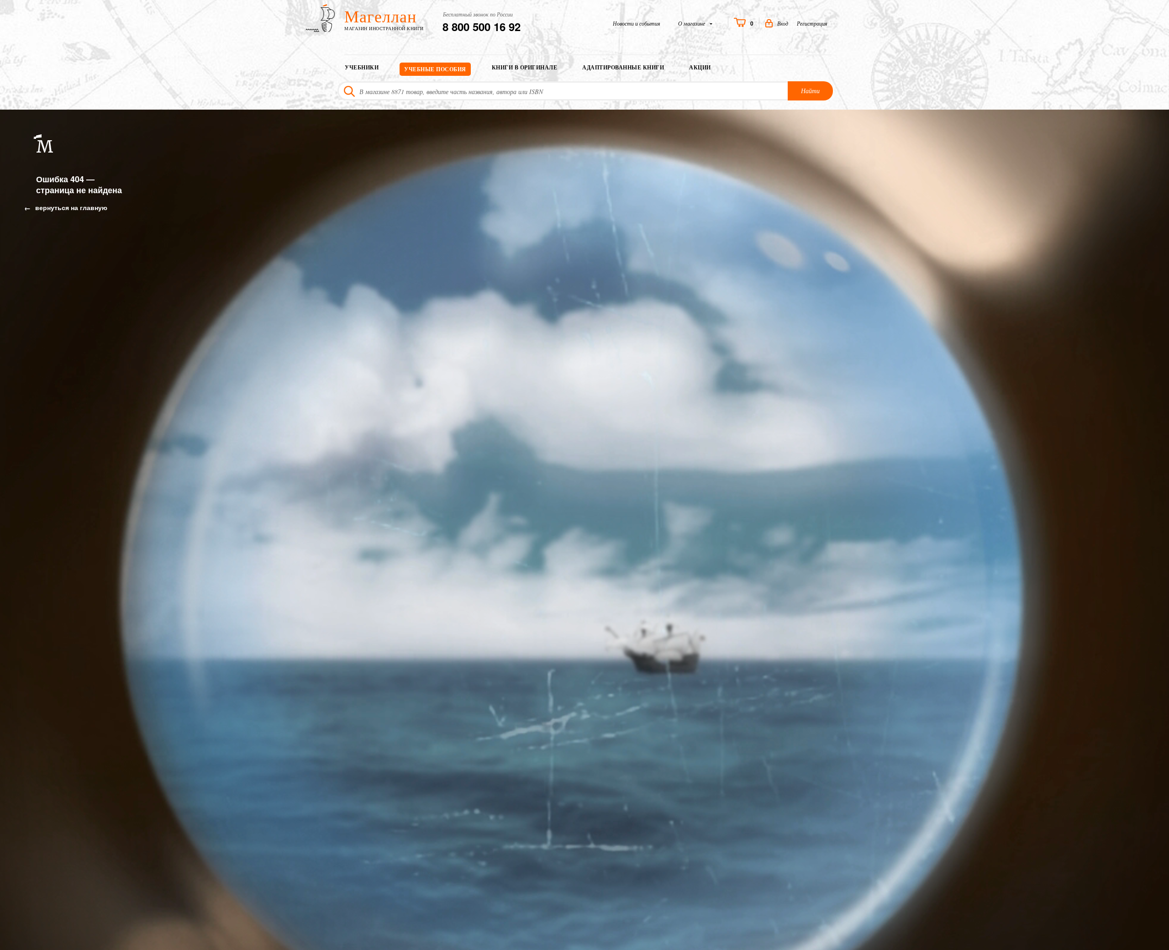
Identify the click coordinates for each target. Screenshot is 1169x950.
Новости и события (636, 23)
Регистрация (812, 23)
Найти (810, 90)
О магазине (692, 23)
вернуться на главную (70, 207)
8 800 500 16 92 (481, 26)
